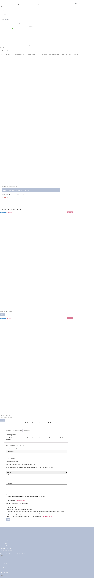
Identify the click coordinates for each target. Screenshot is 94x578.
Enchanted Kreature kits (21, 422)
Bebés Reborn (8, 4)
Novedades (61, 4)
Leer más (2, 314)
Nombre (10, 483)
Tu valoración (11, 474)
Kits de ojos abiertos (38, 422)
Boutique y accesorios (40, 4)
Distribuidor (48, 184)
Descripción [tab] (8, 430)
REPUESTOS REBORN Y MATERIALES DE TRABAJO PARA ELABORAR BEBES (20, 184)
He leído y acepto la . (17, 500)
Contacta (3, 6)
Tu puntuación (11, 470)
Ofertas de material (30, 4)
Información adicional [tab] (17, 430)
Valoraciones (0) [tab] (27, 430)
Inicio (2, 4)
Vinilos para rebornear (41, 184)
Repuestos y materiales (19, 4)
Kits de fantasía (30, 422)
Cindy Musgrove (12, 422)
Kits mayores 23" (45, 422)
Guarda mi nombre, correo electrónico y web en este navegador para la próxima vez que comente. (28, 496)
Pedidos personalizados (52, 4)
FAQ (67, 4)
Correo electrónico (12, 488)
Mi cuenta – (3, 16)
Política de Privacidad (21, 500)
